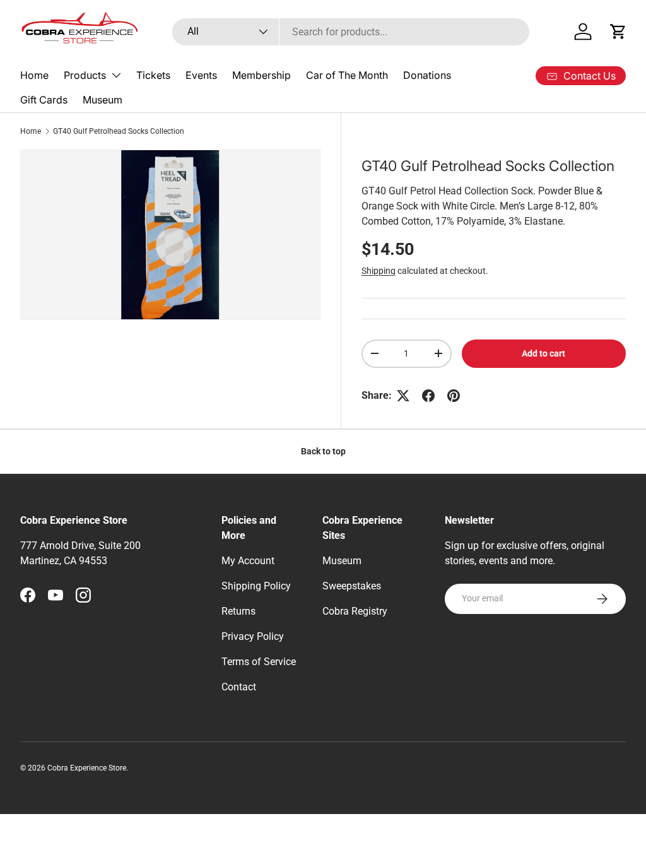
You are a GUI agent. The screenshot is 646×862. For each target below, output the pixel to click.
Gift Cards (44, 99)
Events (201, 75)
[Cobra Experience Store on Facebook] (28, 595)
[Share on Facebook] (428, 395)
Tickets (153, 75)
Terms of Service (258, 662)
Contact (238, 687)
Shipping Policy (256, 586)
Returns (238, 611)
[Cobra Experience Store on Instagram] (83, 595)
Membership (261, 75)
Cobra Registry (354, 611)
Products (85, 75)
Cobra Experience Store (86, 768)
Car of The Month (347, 75)
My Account (247, 561)
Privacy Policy (252, 636)
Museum (102, 99)
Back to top (323, 451)
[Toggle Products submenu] (116, 75)
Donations (427, 75)
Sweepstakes (351, 586)
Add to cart (543, 353)
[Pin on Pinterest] (453, 395)
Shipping (378, 271)
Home (34, 75)
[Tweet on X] (403, 395)
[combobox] (351, 31)
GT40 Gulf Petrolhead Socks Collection (118, 131)
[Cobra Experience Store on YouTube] (55, 595)
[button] (618, 31)
